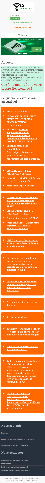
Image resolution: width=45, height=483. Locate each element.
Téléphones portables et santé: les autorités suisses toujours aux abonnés (23, 243)
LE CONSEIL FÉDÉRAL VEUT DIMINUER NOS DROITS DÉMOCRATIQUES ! (22, 119)
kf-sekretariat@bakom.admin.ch (23, 157)
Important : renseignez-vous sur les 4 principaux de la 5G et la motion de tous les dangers (23, 331)
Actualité (37, 49)
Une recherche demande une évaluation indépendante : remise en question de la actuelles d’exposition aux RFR (22, 264)
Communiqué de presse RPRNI (22, 218)
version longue (15, 125)
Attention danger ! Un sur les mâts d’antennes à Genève (23, 225)
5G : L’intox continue (17, 317)
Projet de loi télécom (18, 111)
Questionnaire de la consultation (17, 147)
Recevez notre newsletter (22, 22)
